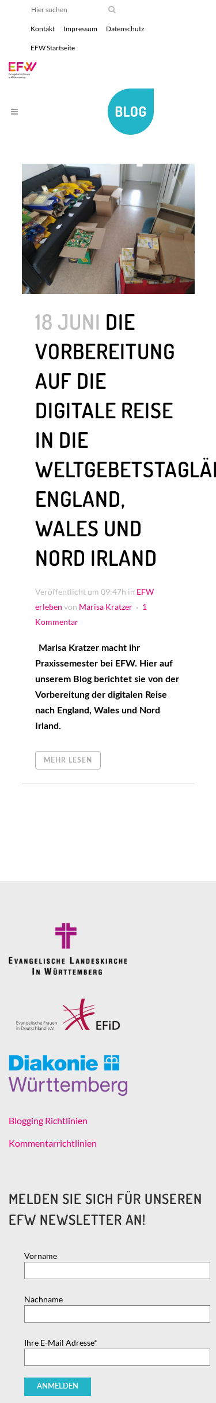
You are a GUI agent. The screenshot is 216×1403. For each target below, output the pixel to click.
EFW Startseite (53, 47)
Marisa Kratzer (105, 607)
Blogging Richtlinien (48, 1120)
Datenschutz (125, 28)
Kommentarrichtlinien (53, 1142)
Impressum (80, 28)
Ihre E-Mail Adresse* (60, 1342)
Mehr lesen (68, 760)
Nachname (43, 1299)
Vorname (40, 1256)
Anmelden (57, 1386)
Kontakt (43, 28)
